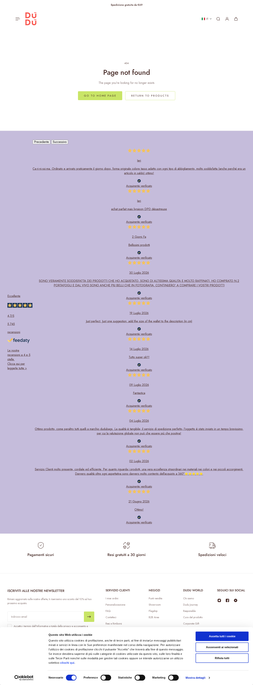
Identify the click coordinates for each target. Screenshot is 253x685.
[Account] (227, 19)
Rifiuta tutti (222, 658)
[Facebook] (227, 600)
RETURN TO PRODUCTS (150, 96)
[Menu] (17, 19)
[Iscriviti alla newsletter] (89, 617)
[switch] (106, 678)
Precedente (41, 142)
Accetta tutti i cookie (222, 636)
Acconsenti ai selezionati (222, 647)
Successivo (60, 142)
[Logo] (30, 19)
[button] (207, 19)
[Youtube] (236, 600)
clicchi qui (67, 662)
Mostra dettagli (195, 677)
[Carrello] (236, 19)
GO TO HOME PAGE (100, 96)
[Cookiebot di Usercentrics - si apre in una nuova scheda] (24, 678)
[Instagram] (219, 600)
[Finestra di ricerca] (218, 19)
